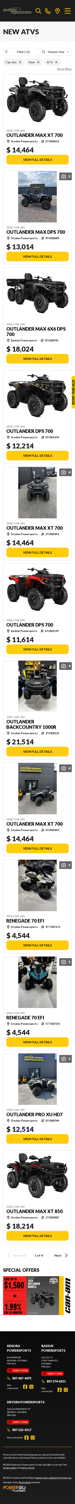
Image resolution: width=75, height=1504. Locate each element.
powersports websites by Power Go (53, 1477)
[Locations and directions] (57, 10)
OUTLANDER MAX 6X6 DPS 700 (36, 331)
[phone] (48, 10)
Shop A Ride (25, 1482)
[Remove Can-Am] (20, 62)
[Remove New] (38, 62)
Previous (19, 1255)
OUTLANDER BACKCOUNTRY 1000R (31, 724)
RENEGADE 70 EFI (25, 920)
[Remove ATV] (56, 62)
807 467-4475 (21, 1378)
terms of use (27, 1467)
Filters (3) (23, 52)
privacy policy (10, 1467)
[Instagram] (31, 1386)
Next (58, 1255)
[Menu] (67, 11)
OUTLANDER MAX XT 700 (34, 135)
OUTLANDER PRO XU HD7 (34, 1114)
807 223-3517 (21, 1430)
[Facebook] (25, 1386)
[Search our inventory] (38, 10)
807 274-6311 (56, 1381)
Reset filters (64, 68)
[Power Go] (37, 1489)
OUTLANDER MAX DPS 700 (35, 232)
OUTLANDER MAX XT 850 (34, 1211)
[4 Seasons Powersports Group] (17, 11)
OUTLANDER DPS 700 (29, 431)
